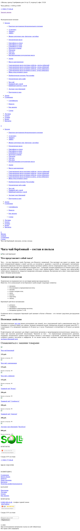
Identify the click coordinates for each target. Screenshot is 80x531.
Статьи (11, 110)
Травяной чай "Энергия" (9, 414)
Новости (11, 104)
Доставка (8, 114)
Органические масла (15, 39)
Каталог (7, 23)
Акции (11, 58)
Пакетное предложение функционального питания (26, 26)
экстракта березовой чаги (9, 339)
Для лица (12, 53)
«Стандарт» (12, 29)
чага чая (18, 323)
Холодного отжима (15, 48)
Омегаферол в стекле (16, 43)
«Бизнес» (12, 31)
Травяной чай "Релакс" (8, 388)
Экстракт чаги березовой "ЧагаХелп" (13, 427)
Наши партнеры (6, 480)
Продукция (4, 490)
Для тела (11, 52)
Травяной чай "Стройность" (10, 401)
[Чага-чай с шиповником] (1, 360)
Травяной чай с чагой (16, 84)
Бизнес (7, 119)
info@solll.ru (5, 504)
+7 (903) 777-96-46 (7, 9)
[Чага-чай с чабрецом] (1, 372)
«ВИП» (11, 33)
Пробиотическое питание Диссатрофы (21, 75)
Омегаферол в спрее (15, 45)
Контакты (8, 121)
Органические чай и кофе (17, 79)
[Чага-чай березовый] (1, 347)
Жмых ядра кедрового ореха (18, 72)
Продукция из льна (15, 92)
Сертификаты (13, 100)
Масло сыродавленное (16, 62)
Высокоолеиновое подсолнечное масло (22, 55)
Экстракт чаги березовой (17, 89)
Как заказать (13, 107)
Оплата (7, 115)
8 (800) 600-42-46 (6, 502)
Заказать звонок (6, 12)
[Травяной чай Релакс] (1, 385)
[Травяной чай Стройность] (1, 398)
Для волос (12, 50)
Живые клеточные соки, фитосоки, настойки (24, 36)
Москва (3, 234)
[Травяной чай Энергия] (1, 410)
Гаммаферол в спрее (15, 46)
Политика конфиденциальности (11, 484)
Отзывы (7, 117)
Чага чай (11, 82)
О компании (9, 97)
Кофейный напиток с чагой (18, 85)
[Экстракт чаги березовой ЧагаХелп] (1, 423)
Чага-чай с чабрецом (7, 376)
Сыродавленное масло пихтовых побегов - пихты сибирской (29, 65)
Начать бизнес (5, 477)
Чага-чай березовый (7, 350)
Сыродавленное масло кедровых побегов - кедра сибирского (29, 68)
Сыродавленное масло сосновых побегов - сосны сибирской (29, 67)
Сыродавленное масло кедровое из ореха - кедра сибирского (29, 70)
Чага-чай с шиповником (9, 363)
